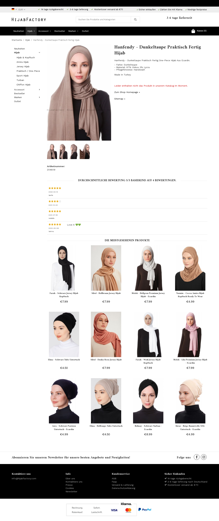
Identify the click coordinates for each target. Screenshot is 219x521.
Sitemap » (119, 98)
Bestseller (59, 31)
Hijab (30, 31)
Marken (72, 31)
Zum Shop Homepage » (127, 92)
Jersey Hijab (23, 66)
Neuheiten (18, 31)
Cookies (70, 488)
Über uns (70, 478)
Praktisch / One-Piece (28, 71)
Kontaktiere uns (74, 481)
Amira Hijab (23, 62)
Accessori (43, 31)
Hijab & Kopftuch (26, 57)
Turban (20, 80)
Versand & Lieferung (122, 485)
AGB (114, 478)
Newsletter (71, 491)
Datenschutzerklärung (123, 488)
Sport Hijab (23, 75)
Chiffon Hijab (23, 84)
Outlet (85, 31)
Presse (69, 485)
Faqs (114, 481)
